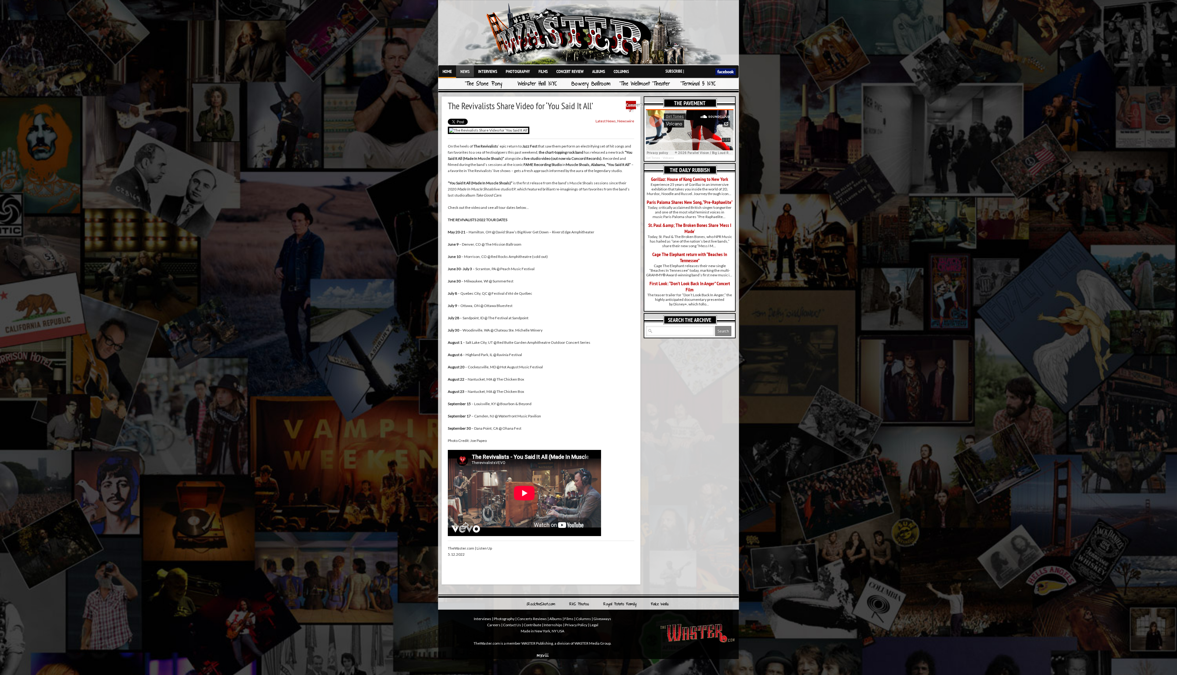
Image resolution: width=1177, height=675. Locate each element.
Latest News (606, 121)
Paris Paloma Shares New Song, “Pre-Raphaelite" (690, 202)
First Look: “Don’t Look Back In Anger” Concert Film (689, 286)
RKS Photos (579, 604)
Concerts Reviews (532, 618)
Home (447, 71)
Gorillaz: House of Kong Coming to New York (689, 179)
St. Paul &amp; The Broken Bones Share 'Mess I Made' (689, 228)
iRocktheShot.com (541, 604)
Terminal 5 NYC (698, 84)
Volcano (668, 157)
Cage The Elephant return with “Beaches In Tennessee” (689, 257)
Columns (621, 71)
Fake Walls (660, 604)
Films (543, 71)
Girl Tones (653, 157)
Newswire (625, 121)
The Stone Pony (483, 84)
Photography (518, 71)
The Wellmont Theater (644, 84)
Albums (598, 71)
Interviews (487, 71)
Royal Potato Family (620, 604)
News (465, 71)
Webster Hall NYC (537, 84)
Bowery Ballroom (591, 84)
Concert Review (570, 71)
